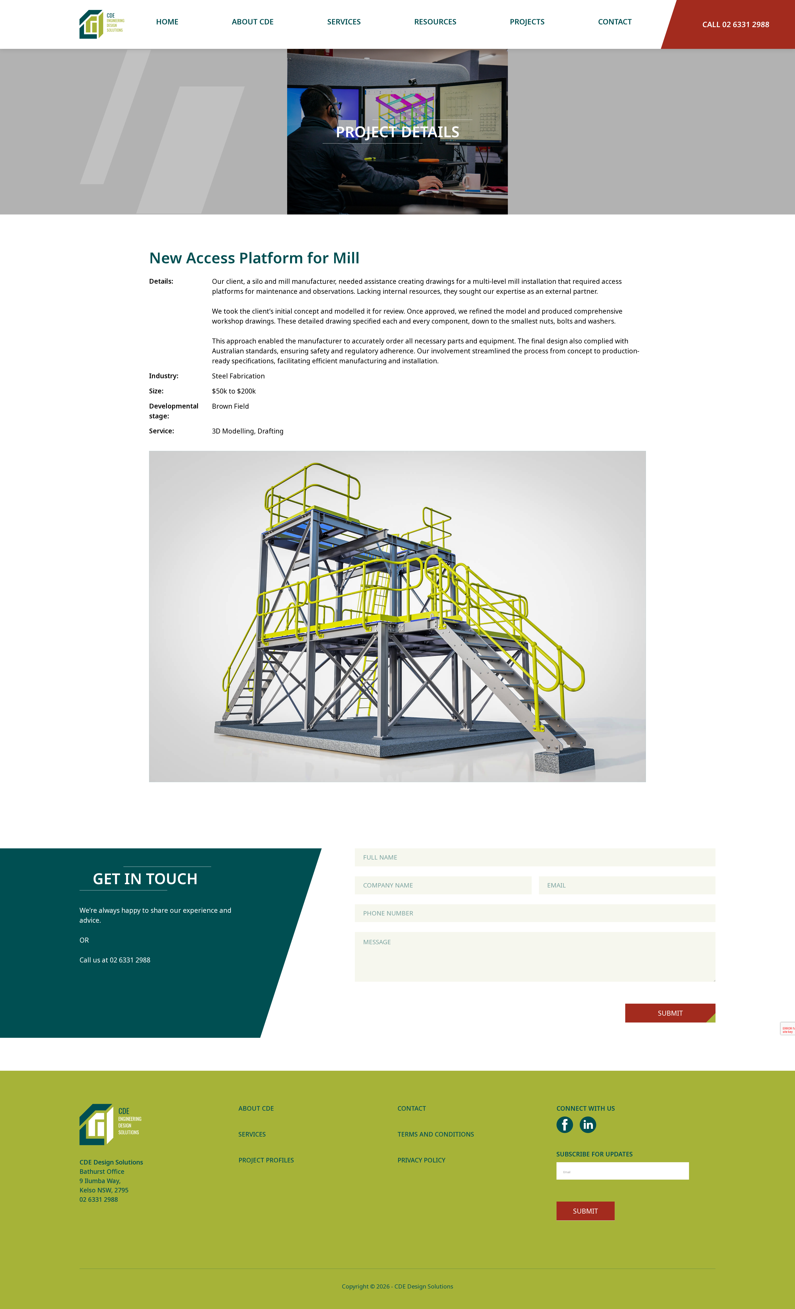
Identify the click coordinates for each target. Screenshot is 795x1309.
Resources (435, 22)
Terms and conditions (436, 1134)
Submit (670, 1013)
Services (344, 22)
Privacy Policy (421, 1160)
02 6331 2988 (130, 959)
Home (167, 22)
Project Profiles (266, 1160)
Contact (615, 22)
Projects (527, 22)
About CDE (253, 22)
